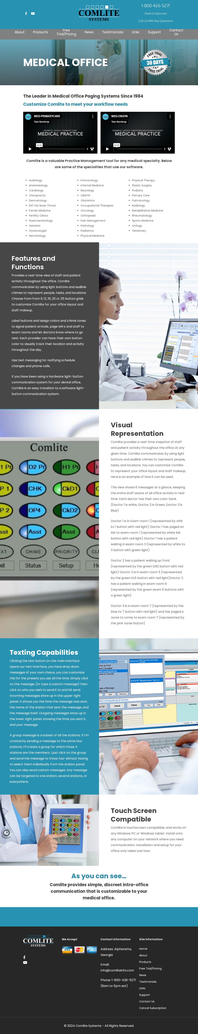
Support (144, 995)
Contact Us (146, 1001)
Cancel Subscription (152, 1008)
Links (142, 988)
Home (143, 949)
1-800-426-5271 (156, 5)
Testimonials (147, 982)
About (143, 955)
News (142, 975)
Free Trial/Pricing (150, 968)
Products (145, 962)
